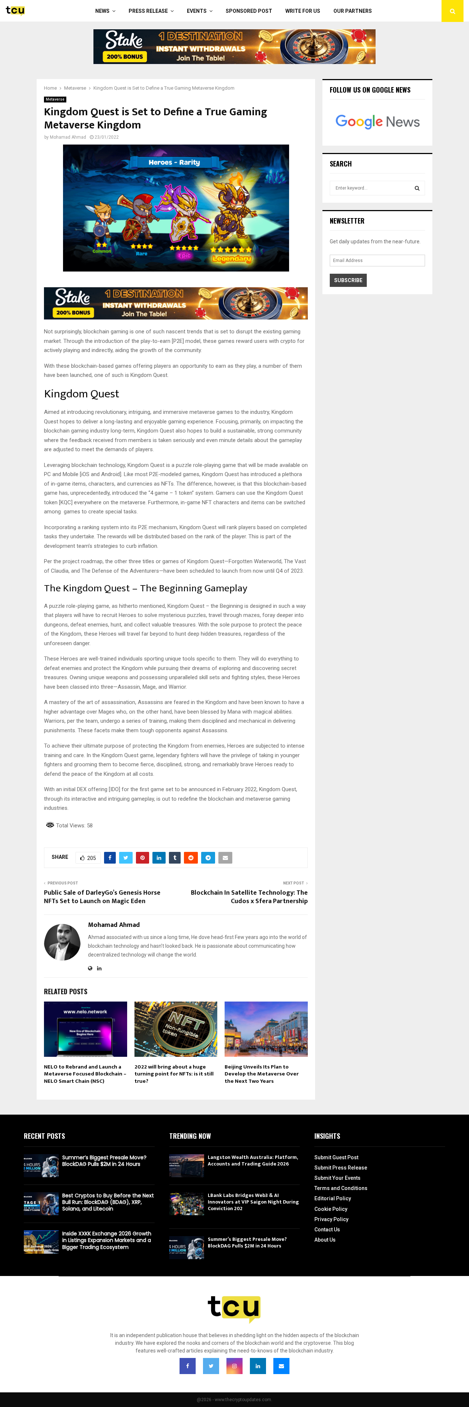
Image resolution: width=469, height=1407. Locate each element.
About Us (325, 1240)
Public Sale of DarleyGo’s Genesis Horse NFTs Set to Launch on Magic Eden (102, 897)
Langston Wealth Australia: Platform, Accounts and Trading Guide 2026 (253, 1160)
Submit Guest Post (336, 1157)
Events (197, 11)
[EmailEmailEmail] (281, 1366)
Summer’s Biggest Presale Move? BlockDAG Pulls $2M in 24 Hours (104, 1161)
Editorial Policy (332, 1198)
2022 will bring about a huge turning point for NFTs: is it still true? (174, 1074)
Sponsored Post (249, 11)
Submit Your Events (337, 1178)
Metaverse (55, 99)
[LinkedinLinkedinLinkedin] (258, 1366)
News (102, 11)
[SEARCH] (417, 188)
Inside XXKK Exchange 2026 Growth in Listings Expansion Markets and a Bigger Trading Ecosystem (106, 1240)
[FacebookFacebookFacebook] (188, 1366)
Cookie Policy (330, 1209)
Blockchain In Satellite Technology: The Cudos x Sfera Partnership (249, 897)
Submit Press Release (340, 1168)
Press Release (148, 11)
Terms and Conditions (341, 1188)
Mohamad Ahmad (68, 137)
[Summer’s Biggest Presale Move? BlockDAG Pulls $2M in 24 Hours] (41, 1165)
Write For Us (302, 11)
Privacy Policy (331, 1219)
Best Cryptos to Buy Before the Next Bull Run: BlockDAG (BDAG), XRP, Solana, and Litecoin (108, 1202)
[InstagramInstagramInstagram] (234, 1366)
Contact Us (327, 1229)
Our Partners (352, 11)
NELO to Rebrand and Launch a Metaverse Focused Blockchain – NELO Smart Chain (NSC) (85, 1074)
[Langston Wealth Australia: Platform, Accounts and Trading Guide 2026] (186, 1165)
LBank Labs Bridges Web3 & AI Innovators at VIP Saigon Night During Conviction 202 (253, 1202)
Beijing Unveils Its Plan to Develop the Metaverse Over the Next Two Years (262, 1074)
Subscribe (348, 280)
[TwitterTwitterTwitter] (211, 1366)
